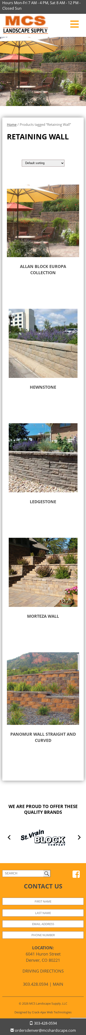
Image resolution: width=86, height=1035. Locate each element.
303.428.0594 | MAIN (43, 984)
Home (12, 124)
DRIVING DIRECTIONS (43, 971)
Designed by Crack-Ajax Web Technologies (43, 1012)
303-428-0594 (45, 1023)
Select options (33, 287)
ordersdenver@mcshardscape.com (45, 1030)
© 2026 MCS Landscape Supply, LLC (43, 1003)
